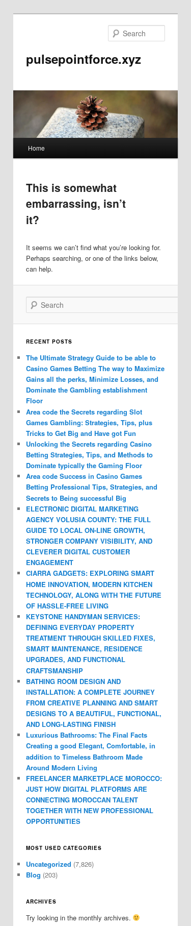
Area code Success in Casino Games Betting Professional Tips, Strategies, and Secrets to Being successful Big (91, 486)
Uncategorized (48, 864)
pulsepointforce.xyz (83, 58)
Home (36, 147)
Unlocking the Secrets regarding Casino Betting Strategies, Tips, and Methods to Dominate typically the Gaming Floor (89, 454)
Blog (33, 875)
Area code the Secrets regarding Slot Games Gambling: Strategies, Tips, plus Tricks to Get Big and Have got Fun (89, 422)
